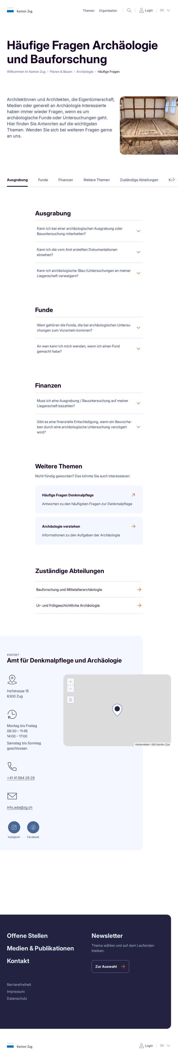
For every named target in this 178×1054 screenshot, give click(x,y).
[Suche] (129, 10)
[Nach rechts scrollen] (173, 179)
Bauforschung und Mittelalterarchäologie (69, 589)
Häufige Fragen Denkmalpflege (68, 495)
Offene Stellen (27, 935)
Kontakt (18, 961)
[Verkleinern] (70, 688)
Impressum (16, 991)
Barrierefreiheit (19, 984)
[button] (88, 10)
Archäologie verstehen (61, 526)
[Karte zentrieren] (70, 699)
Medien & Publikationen (40, 948)
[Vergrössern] (70, 681)
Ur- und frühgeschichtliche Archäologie (68, 605)
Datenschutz (17, 998)
